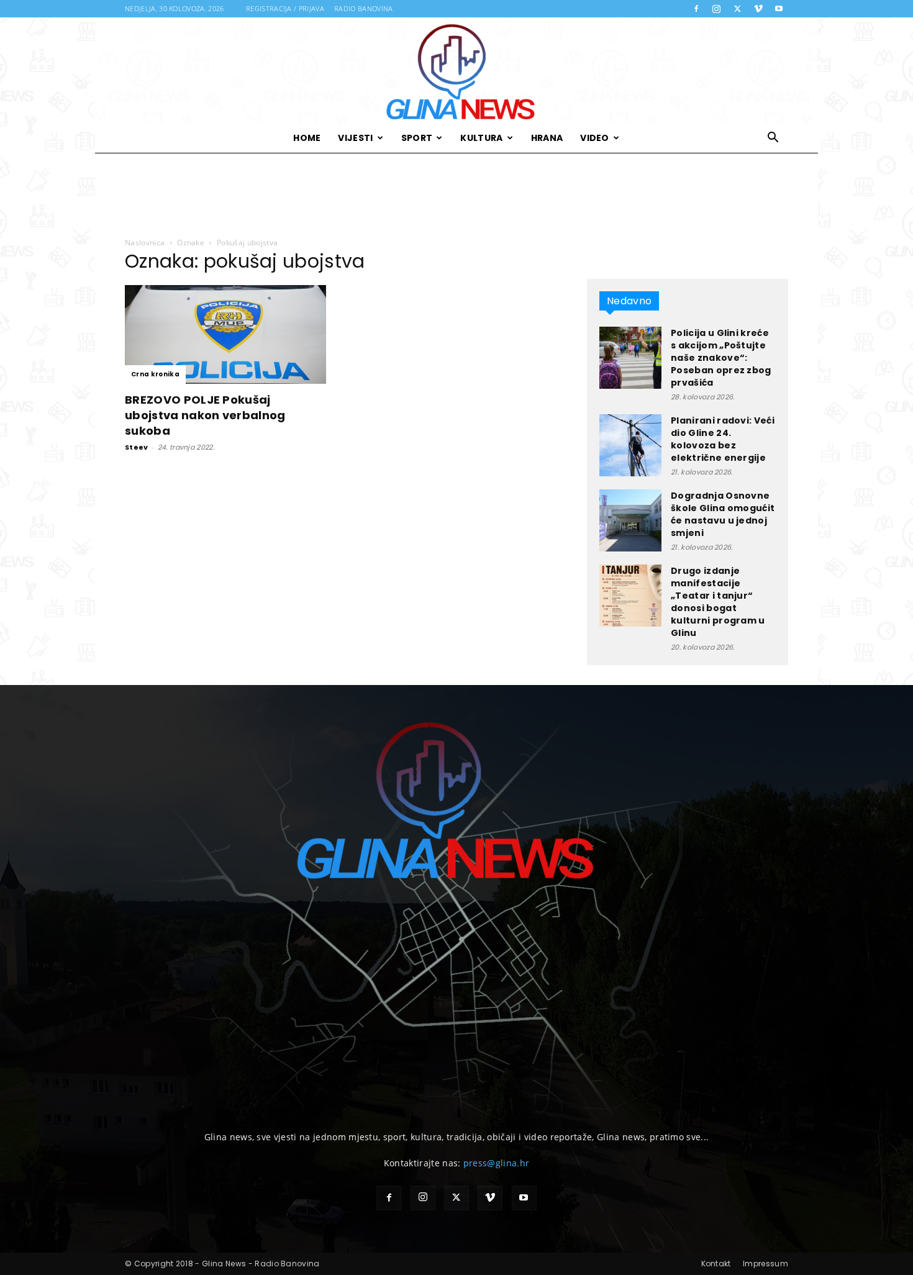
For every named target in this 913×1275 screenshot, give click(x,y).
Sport (417, 138)
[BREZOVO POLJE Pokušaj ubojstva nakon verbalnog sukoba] (225, 334)
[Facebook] (696, 8)
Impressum (765, 1263)
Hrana (547, 138)
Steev (136, 447)
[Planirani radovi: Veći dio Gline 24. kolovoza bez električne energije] (630, 445)
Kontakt (716, 1263)
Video (594, 138)
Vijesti (355, 138)
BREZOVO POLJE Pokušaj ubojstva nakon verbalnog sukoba (205, 415)
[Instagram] (716, 8)
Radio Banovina (363, 8)
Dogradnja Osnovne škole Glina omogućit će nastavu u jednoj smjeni (722, 514)
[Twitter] (737, 8)
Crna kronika (155, 374)
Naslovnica (145, 242)
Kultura (481, 138)
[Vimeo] (758, 8)
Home (306, 138)
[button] (773, 139)
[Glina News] (456, 70)
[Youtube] (779, 8)
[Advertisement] (456, 196)
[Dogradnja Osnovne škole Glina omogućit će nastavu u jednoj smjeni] (630, 520)
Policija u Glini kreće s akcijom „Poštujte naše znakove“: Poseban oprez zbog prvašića (721, 358)
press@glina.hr (496, 1163)
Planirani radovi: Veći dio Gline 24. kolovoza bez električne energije (722, 439)
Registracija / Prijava (285, 8)
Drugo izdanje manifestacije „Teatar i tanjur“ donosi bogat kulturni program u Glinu (718, 602)
